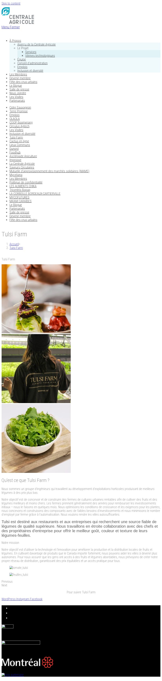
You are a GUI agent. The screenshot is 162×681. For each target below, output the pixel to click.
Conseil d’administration (32, 63)
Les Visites (16, 97)
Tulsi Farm (16, 137)
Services (30, 52)
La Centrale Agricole (22, 164)
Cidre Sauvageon (20, 107)
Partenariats (17, 100)
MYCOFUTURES (19, 197)
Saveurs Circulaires (21, 167)
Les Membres (18, 74)
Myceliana (15, 175)
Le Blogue (15, 86)
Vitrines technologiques (40, 56)
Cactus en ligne (19, 141)
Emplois (22, 67)
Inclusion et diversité (30, 71)
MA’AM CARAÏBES (20, 201)
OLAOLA (14, 119)
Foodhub (15, 152)
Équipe (21, 59)
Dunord (14, 149)
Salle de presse (19, 89)
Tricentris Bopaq (19, 190)
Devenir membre (20, 78)
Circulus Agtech (19, 126)
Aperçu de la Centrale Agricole (36, 44)
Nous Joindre (17, 93)
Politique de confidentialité (25, 182)
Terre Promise (18, 111)
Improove (15, 160)
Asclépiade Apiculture (23, 156)
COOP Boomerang (21, 122)
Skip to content (11, 3)
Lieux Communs (19, 145)
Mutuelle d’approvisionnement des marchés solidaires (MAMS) (49, 171)
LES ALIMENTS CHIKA (23, 186)
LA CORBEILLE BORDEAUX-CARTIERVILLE (34, 194)
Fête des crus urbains (23, 82)
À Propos (15, 41)
